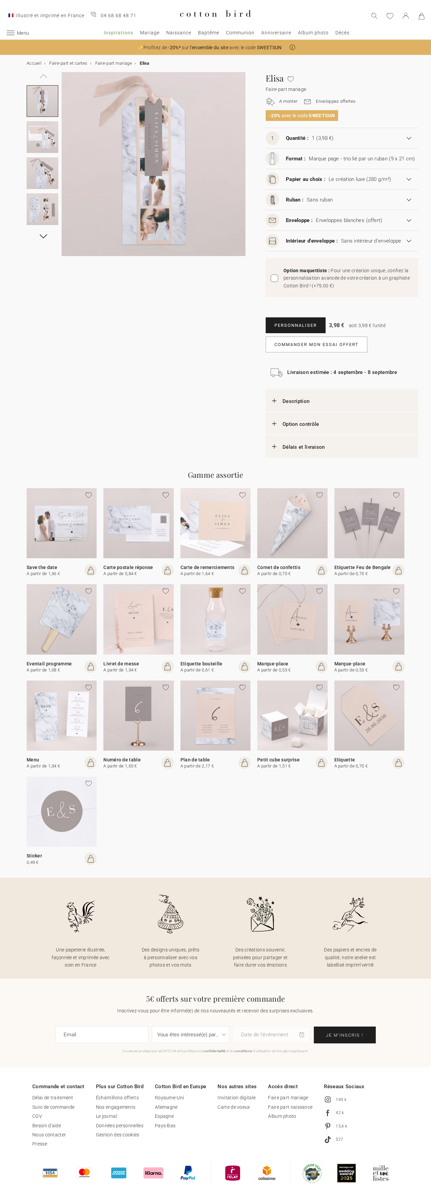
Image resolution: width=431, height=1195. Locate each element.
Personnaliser (295, 325)
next (66, 168)
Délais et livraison (304, 447)
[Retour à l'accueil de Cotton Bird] (215, 22)
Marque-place (273, 663)
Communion (240, 32)
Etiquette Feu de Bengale (362, 567)
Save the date (42, 567)
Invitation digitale (237, 1097)
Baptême (208, 32)
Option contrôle (301, 424)
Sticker (34, 855)
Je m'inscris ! (344, 1035)
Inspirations (118, 32)
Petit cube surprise (278, 759)
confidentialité (214, 1051)
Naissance (178, 32)
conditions (243, 1051)
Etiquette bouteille (201, 663)
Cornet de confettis (278, 567)
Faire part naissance (290, 1107)
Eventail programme (49, 663)
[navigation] (42, 72)
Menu (33, 759)
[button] (292, 47)
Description (296, 401)
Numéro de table (122, 759)
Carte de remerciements (207, 567)
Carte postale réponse (128, 567)
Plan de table (195, 759)
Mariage (150, 32)
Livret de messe (121, 663)
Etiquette (344, 759)
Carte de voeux (234, 1107)
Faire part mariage (288, 1097)
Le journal (106, 1116)
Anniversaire (276, 32)
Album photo (313, 32)
